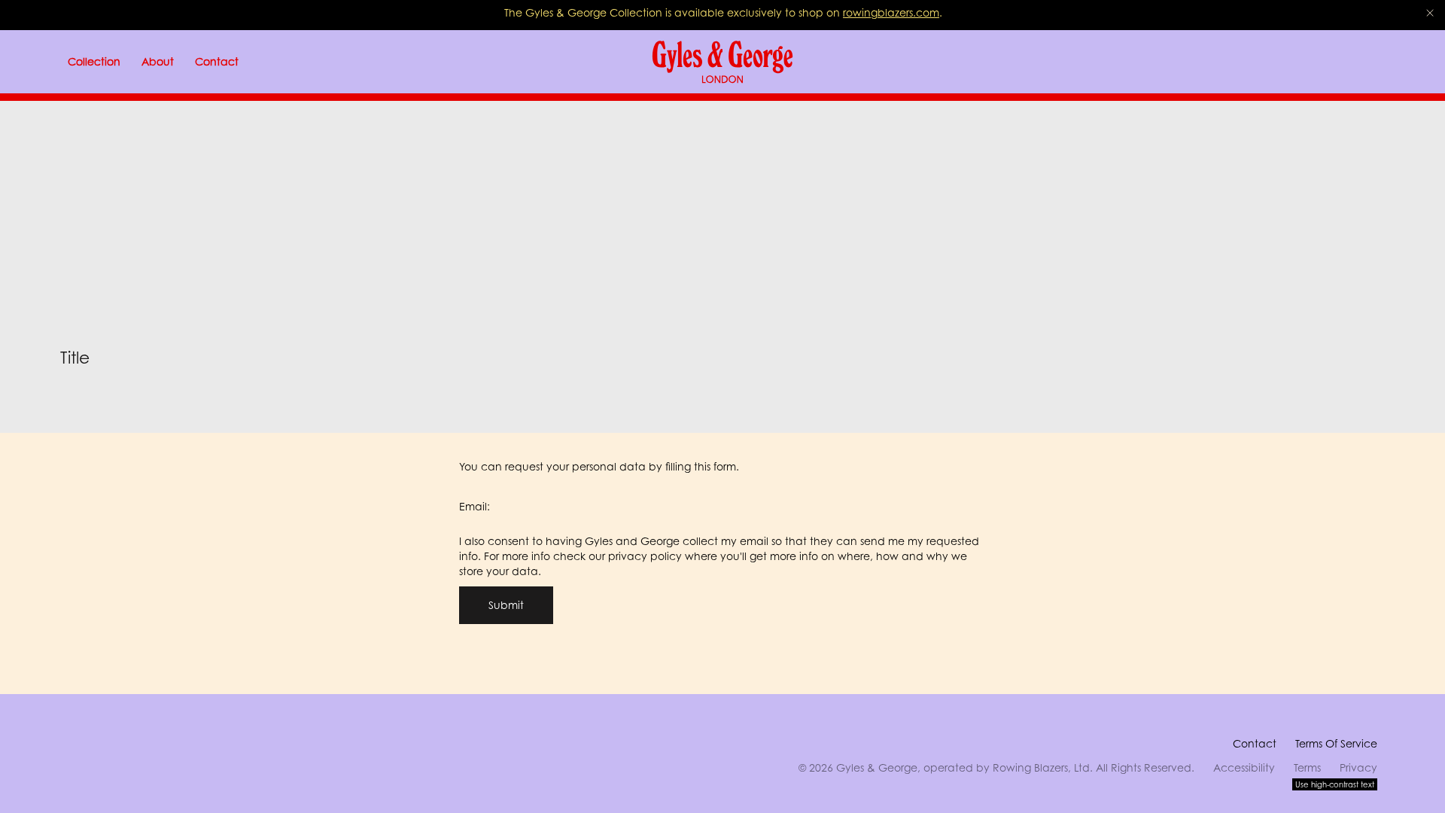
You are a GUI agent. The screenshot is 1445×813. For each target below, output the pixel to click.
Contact (1254, 743)
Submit (506, 604)
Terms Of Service (1336, 743)
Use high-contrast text (1334, 784)
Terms (1307, 767)
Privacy (1358, 767)
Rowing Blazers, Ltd (1041, 767)
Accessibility (1244, 767)
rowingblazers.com (891, 12)
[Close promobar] (1430, 13)
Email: (474, 506)
